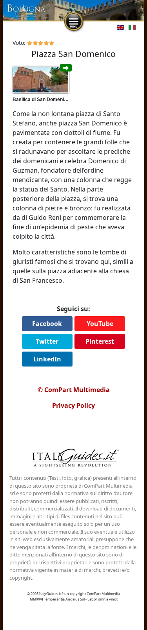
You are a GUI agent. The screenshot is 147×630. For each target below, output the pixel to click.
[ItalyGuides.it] (74, 459)
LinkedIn (47, 359)
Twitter (47, 341)
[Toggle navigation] (73, 21)
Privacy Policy (73, 405)
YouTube (100, 323)
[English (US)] (119, 26)
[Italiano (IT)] (130, 26)
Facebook (47, 323)
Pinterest (99, 341)
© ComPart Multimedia (74, 389)
